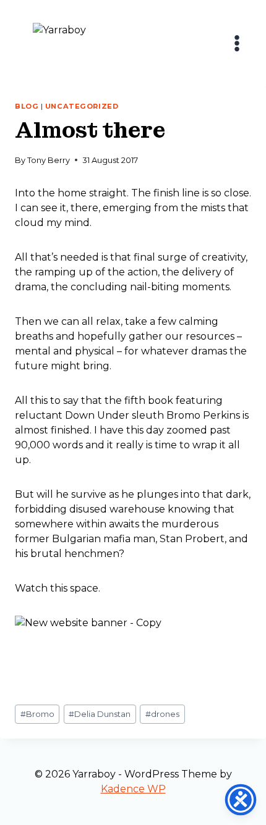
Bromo (37, 714)
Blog (26, 106)
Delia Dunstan (100, 714)
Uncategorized (81, 106)
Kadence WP (133, 789)
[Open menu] (236, 43)
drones (162, 714)
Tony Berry (48, 160)
